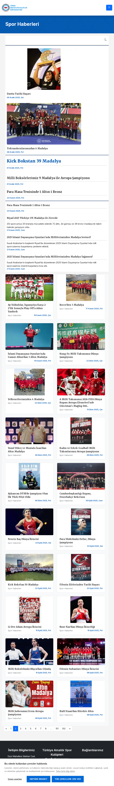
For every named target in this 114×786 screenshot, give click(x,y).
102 (63, 728)
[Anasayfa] (14, 7)
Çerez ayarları (15, 779)
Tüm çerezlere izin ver (68, 779)
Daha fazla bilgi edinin (65, 771)
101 (57, 728)
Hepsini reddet (38, 779)
